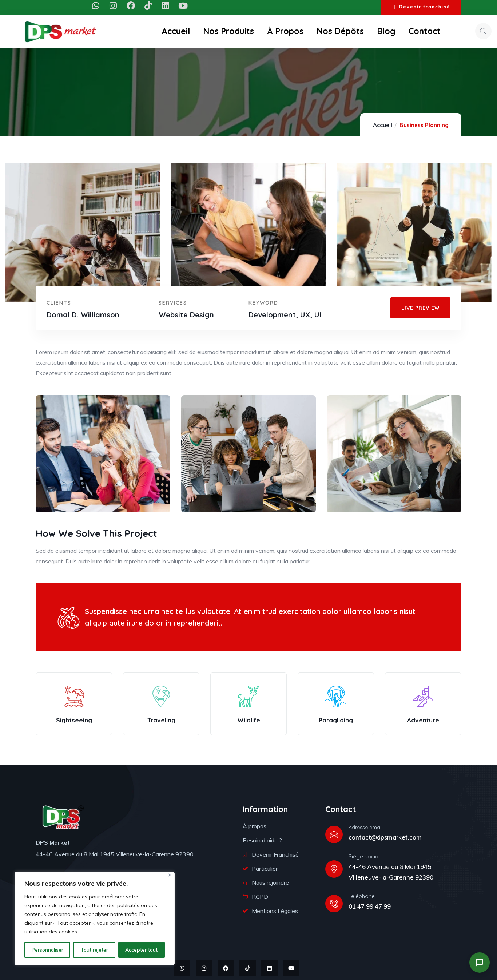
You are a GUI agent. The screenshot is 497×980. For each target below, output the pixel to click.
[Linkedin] (166, 5)
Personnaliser (47, 950)
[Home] (63, 817)
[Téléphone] (334, 903)
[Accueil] (60, 31)
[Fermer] (169, 875)
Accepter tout (141, 950)
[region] (95, 918)
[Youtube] (183, 5)
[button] (480, 709)
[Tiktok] (148, 5)
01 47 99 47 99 (370, 906)
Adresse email (365, 827)
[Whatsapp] (96, 5)
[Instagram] (113, 5)
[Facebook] (131, 5)
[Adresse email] (334, 834)
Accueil (382, 125)
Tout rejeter (94, 950)
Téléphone (362, 896)
